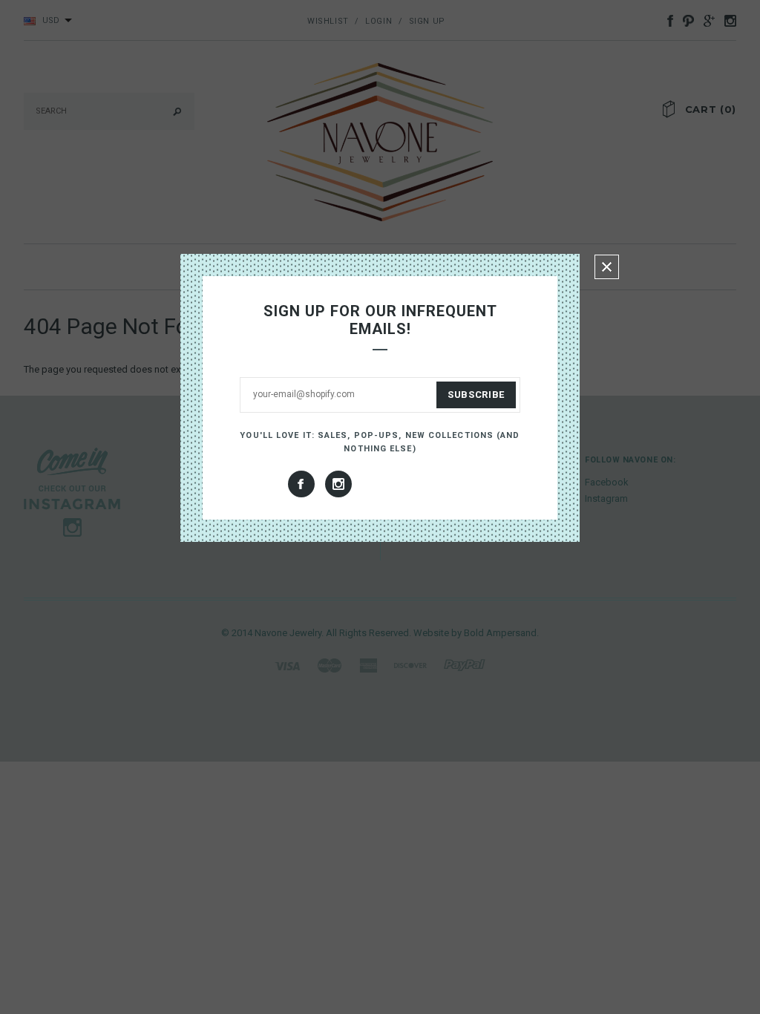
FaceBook (301, 484)
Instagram (338, 484)
